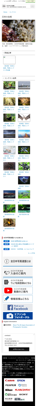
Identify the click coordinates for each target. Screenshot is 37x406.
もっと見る (31, 253)
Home (5, 12)
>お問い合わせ (31, 360)
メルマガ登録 (21, 1)
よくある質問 (7, 1)
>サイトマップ (22, 360)
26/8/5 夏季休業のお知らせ (19, 241)
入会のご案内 (30, 1)
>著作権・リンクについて (9, 358)
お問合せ (14, 1)
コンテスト (12, 12)
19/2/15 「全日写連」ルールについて (22, 249)
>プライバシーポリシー (23, 358)
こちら (8, 375)
